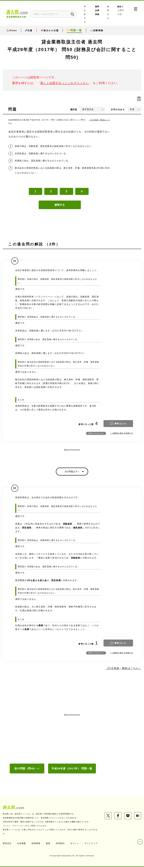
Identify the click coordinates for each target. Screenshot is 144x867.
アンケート (85, 14)
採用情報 (36, 843)
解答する (60, 204)
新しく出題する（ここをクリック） (64, 83)
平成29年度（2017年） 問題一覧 (72, 768)
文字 (118, 109)
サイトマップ (91, 843)
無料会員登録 (97, 10)
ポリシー (74, 843)
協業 (48, 843)
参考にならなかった (96, 433)
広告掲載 (21, 843)
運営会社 (7, 843)
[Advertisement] (72, 738)
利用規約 (60, 843)
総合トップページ (120, 10)
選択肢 (73, 109)
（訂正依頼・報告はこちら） (123, 668)
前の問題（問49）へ (27, 768)
